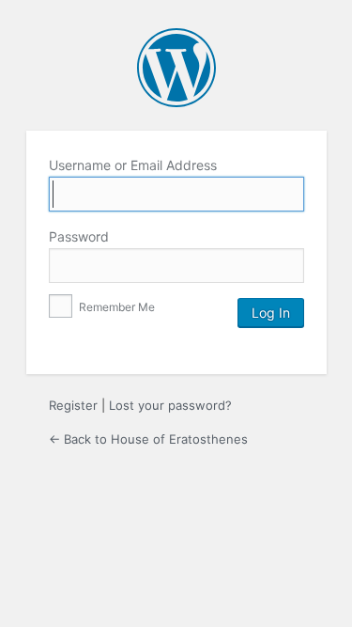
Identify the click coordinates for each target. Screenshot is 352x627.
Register (73, 405)
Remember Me (115, 307)
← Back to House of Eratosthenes (148, 439)
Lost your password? (170, 405)
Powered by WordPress (176, 67)
